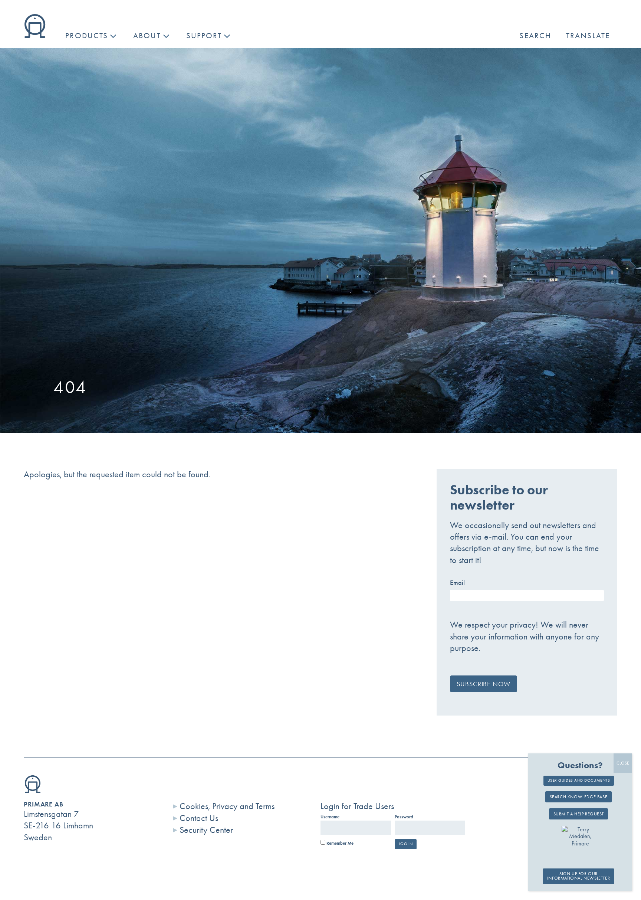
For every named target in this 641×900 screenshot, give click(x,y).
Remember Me (339, 843)
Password (404, 816)
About (147, 35)
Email (457, 582)
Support (204, 35)
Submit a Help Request (578, 813)
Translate (588, 35)
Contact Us (199, 818)
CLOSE (623, 763)
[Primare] (35, 35)
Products (86, 35)
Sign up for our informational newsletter (578, 876)
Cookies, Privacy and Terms (227, 806)
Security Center (206, 830)
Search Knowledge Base (579, 796)
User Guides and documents (579, 780)
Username (329, 816)
